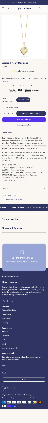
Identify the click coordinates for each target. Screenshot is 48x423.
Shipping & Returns (12, 228)
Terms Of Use (6, 314)
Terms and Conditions (9, 310)
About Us (5, 331)
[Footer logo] (10, 276)
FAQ (3, 340)
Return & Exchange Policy (10, 348)
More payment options (24, 125)
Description (7, 132)
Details (5, 188)
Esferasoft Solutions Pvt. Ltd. (27, 398)
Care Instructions (11, 219)
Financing (5, 323)
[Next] (45, 2)
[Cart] (45, 8)
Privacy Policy (6, 318)
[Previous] (3, 2)
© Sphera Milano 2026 (9, 395)
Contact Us (5, 336)
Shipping (4, 344)
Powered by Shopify (24, 395)
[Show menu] (3, 8)
